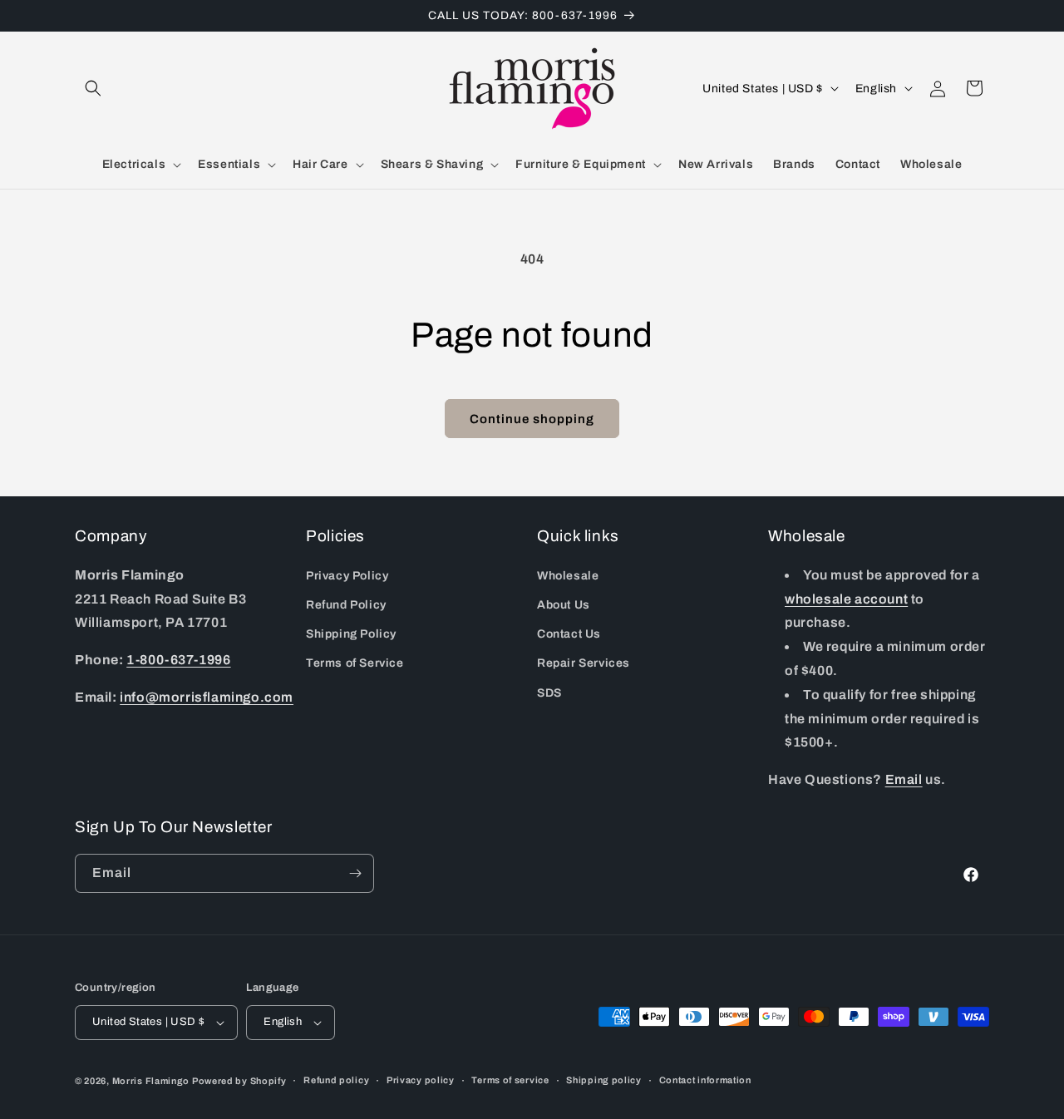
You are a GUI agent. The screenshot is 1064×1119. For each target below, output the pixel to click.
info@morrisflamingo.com (206, 697)
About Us (563, 605)
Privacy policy (421, 1081)
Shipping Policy (351, 634)
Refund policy (336, 1081)
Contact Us (569, 634)
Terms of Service (355, 663)
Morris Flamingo (151, 1081)
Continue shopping (532, 419)
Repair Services (583, 663)
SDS (549, 693)
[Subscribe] (355, 873)
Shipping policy (604, 1081)
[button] (93, 88)
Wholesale (567, 575)
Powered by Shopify (239, 1081)
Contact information (705, 1081)
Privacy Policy (347, 575)
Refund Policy (346, 605)
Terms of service (510, 1081)
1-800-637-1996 (178, 660)
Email (904, 779)
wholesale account (846, 599)
